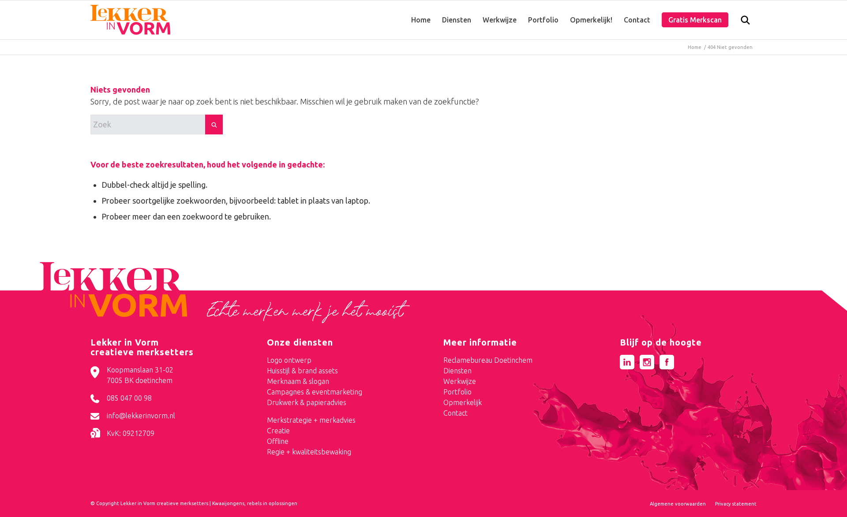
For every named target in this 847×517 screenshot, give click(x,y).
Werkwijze (459, 381)
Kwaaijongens (228, 503)
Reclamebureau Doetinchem (487, 360)
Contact (455, 413)
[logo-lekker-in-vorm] (130, 19)
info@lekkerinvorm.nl (141, 416)
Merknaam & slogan (298, 381)
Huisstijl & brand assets (302, 371)
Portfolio (457, 392)
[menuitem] (420, 19)
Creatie (278, 431)
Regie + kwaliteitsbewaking (309, 452)
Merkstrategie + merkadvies (311, 420)
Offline (278, 441)
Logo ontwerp (289, 360)
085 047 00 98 (129, 398)
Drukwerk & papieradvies (306, 402)
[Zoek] (745, 22)
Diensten (457, 371)
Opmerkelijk (462, 402)
